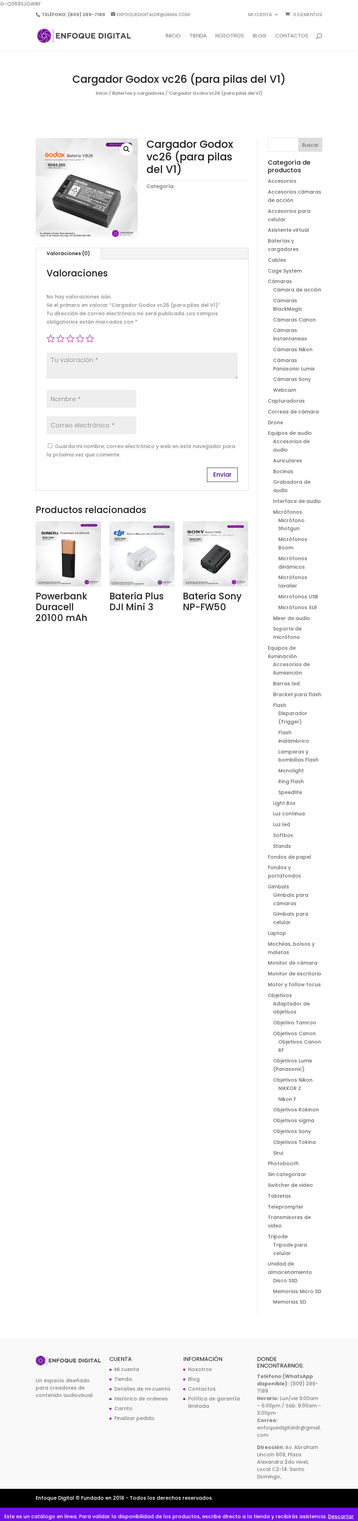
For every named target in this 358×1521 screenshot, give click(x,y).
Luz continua (289, 813)
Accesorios (282, 181)
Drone (275, 422)
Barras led (286, 683)
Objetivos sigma (293, 1120)
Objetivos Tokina (294, 1142)
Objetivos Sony (292, 1131)
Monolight (291, 770)
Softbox (283, 835)
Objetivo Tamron (294, 1022)
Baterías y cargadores (138, 93)
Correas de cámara (293, 411)
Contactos (291, 36)
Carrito (123, 1408)
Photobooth (283, 1163)
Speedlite (290, 792)
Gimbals (278, 886)
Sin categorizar (287, 1174)
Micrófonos (287, 512)
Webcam (284, 390)
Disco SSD (285, 1280)
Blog (259, 36)
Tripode (278, 1236)
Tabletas (279, 1195)
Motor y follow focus (294, 984)
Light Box (284, 803)
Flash (279, 705)
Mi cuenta (260, 15)
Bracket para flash (297, 694)
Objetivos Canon (294, 1033)
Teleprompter (285, 1206)
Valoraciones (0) (68, 253)
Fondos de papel (289, 856)
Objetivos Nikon (293, 1079)
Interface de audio (297, 501)
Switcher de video (290, 1185)
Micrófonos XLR (297, 607)
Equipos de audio (290, 433)
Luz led (281, 824)
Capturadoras (286, 400)
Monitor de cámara (292, 962)
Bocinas (283, 471)
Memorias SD (289, 1301)
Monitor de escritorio (294, 973)
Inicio (173, 36)
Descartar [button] (341, 1516)
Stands (282, 846)
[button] (126, 149)
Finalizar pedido (134, 1418)
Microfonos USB (298, 596)
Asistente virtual (288, 229)
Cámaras (280, 281)
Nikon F (287, 1099)
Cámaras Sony (292, 379)
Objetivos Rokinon (296, 1109)
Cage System (285, 270)
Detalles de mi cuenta (142, 1388)
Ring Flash (291, 781)
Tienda (198, 36)
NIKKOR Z (289, 1088)
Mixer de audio (291, 618)
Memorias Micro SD (297, 1291)
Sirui (278, 1152)
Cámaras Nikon (293, 349)
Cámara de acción (297, 289)
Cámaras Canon (294, 319)
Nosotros (229, 36)
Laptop (277, 933)
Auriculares (287, 460)
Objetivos (280, 995)
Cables (277, 260)
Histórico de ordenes (141, 1398)
